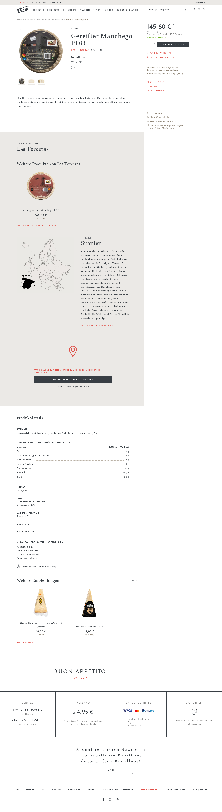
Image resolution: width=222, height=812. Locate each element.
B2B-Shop (23, 2)
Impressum (56, 790)
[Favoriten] (199, 9)
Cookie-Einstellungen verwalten (73, 386)
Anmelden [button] (200, 2)
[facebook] (103, 799)
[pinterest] (117, 799)
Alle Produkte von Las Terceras (36, 225)
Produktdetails (156, 90)
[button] (194, 9)
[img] (23, 9)
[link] (39, 10)
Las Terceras (80, 50)
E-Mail (111, 769)
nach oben (80, 678)
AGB (43, 790)
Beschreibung (155, 82)
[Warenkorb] (203, 9)
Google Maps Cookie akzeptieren (73, 379)
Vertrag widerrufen (149, 790)
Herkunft (153, 86)
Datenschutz (74, 790)
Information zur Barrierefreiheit (118, 790)
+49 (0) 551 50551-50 (27, 720)
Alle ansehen (25, 642)
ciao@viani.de (200, 790)
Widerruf (91, 790)
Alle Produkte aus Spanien (97, 326)
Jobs (17, 790)
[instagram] (110, 799)
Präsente (30, 790)
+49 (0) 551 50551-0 (27, 709)
